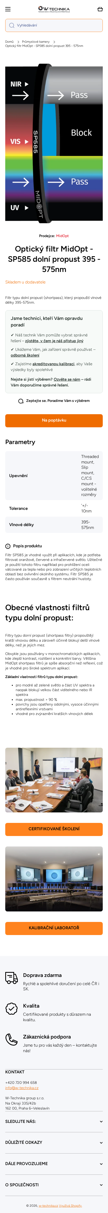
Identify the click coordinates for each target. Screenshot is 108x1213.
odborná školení (25, 355)
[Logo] (54, 9)
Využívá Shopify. (70, 1205)
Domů (9, 41)
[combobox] (54, 25)
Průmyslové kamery (36, 41)
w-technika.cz (48, 1205)
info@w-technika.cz (22, 1088)
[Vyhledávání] (9, 25)
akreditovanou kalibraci (53, 364)
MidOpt (62, 236)
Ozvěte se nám (67, 379)
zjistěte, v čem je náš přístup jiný (54, 340)
